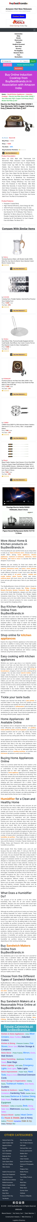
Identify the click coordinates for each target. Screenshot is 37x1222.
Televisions (23, 1174)
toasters (3, 568)
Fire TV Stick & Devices (26, 1142)
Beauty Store (5, 1158)
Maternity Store (6, 1156)
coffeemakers (19, 706)
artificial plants (5, 578)
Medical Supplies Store (8, 1185)
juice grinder (30, 700)
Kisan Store (5, 1193)
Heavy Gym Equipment (8, 1174)
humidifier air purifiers (8, 837)
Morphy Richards (6, 590)
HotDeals (22, 1193)
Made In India (6, 1187)
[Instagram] (20, 1202)
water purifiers (5, 729)
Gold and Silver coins (26, 1148)
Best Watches (29, 1213)
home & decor (16, 558)
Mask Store (23, 1182)
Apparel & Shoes (7, 1145)
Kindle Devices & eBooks (9, 1179)
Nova (34, 1017)
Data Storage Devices (26, 1140)
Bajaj (27, 590)
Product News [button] (18, 16)
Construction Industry (13, 1217)
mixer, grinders (31, 568)
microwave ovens (12, 568)
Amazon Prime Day (7, 1196)
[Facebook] (14, 1202)
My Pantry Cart (18, 1213)
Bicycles (4, 1148)
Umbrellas (23, 1185)
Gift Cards (23, 1145)
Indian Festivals (24, 1158)
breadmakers (5, 671)
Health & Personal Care (8, 1171)
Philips (27, 588)
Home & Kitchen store (17, 553)
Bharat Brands (6, 1213)
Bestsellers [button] (18, 68)
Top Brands (5, 1198)
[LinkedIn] (23, 1202)
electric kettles (26, 673)
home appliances (24, 555)
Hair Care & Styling (7, 1164)
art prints (18, 574)
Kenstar (15, 590)
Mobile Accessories (7, 1182)
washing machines (19, 751)
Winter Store (23, 1187)
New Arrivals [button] (7, 65)
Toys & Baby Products (26, 1177)
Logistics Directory (19, 1220)
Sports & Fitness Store (26, 1161)
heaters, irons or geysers (18, 729)
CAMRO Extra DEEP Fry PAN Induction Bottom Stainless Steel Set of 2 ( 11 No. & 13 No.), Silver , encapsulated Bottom (18, 426)
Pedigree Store (24, 1169)
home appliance (13, 772)
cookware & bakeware (16, 557)
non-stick (4, 991)
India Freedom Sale (7, 1142)
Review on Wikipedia (25, 1196)
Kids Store (5, 1190)
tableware (28, 557)
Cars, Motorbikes (7, 1150)
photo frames (17, 576)
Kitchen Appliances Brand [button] (25, 65)
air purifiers (32, 728)
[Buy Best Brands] (18, 3)
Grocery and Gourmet (26, 1150)
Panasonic (21, 590)
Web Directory (26, 1217)
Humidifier (8, 799)
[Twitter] (17, 1202)
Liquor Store (23, 1156)
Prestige (33, 588)
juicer (24, 568)
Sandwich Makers (18, 945)
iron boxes (4, 753)
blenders (33, 669)
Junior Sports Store (7, 1161)
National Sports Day (7, 1140)
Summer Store (24, 1190)
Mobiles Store (24, 1153)
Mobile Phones (24, 1171)
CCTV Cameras (6, 1153)
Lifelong (3, 1019)
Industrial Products (7, 1177)
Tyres (21, 1179)
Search (33, 61)
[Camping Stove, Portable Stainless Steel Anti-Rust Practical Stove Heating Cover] (18, 284)
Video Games (6, 1167)
